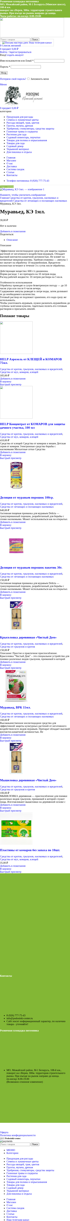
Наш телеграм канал (40, 42)
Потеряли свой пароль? (13, 79)
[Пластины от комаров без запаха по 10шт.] (16, 844)
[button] (5, 381)
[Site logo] (32, 36)
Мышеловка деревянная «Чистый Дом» (28, 780)
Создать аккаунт (15, 55)
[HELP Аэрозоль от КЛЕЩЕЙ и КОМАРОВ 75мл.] (16, 353)
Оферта (4, 1132)
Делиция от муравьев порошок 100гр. (27, 497)
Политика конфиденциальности (18, 1135)
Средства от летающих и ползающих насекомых (40, 200)
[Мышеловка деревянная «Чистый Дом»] (16, 773)
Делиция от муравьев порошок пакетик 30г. (31, 567)
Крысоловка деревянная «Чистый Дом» (28, 637)
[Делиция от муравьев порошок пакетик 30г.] (16, 561)
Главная (4, 197)
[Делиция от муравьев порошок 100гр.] (16, 491)
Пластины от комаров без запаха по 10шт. (30, 850)
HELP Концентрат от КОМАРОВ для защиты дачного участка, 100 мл (32, 425)
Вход (3, 73)
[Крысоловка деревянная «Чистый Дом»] (16, 631)
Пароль (5, 66)
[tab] (12, 239)
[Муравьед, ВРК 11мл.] (16, 701)
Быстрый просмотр (10, 384)
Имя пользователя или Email (17, 60)
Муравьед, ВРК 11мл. (15, 707)
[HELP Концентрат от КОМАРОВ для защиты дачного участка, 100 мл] (16, 417)
